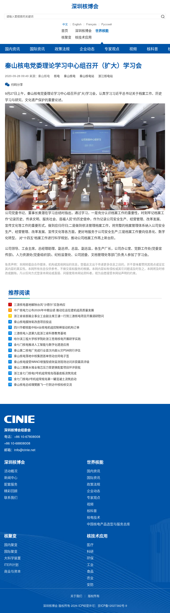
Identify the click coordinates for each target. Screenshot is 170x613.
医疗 (90, 545)
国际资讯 (37, 49)
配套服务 (10, 484)
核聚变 (66, 37)
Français (91, 24)
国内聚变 (10, 545)
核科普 (152, 49)
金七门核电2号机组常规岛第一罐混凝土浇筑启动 (45, 379)
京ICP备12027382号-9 (112, 606)
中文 (65, 24)
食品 (90, 571)
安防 (90, 585)
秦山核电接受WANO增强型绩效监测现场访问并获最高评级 (51, 362)
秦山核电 (69, 76)
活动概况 (10, 471)
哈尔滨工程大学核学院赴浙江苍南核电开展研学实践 (47, 339)
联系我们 (10, 498)
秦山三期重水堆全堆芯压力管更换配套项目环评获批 (47, 367)
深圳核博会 (83, 31)
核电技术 (93, 518)
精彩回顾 (10, 491)
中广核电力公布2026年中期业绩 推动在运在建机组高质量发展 (54, 310)
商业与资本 (12, 571)
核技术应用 (83, 37)
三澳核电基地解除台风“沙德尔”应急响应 (39, 304)
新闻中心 (10, 478)
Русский (106, 24)
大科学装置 (12, 558)
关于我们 (76, 596)
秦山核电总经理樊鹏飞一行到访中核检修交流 (43, 384)
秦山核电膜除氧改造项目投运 (33, 322)
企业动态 (87, 49)
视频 (133, 49)
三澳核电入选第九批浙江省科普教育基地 (40, 333)
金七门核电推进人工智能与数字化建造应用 (41, 344)
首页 (64, 31)
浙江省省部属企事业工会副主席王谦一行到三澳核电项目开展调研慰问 (59, 316)
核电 (57, 76)
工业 (90, 565)
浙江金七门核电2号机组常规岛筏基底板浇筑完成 (45, 373)
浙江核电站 (105, 76)
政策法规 (62, 49)
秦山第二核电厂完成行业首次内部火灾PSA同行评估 (47, 350)
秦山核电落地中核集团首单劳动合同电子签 (41, 356)
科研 (90, 552)
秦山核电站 (87, 76)
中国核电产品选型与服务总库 (108, 524)
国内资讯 (12, 49)
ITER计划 (11, 565)
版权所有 (94, 596)
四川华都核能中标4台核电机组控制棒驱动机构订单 (46, 327)
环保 (90, 558)
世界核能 (102, 31)
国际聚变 (10, 552)
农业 (90, 578)
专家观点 (111, 49)
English (77, 24)
